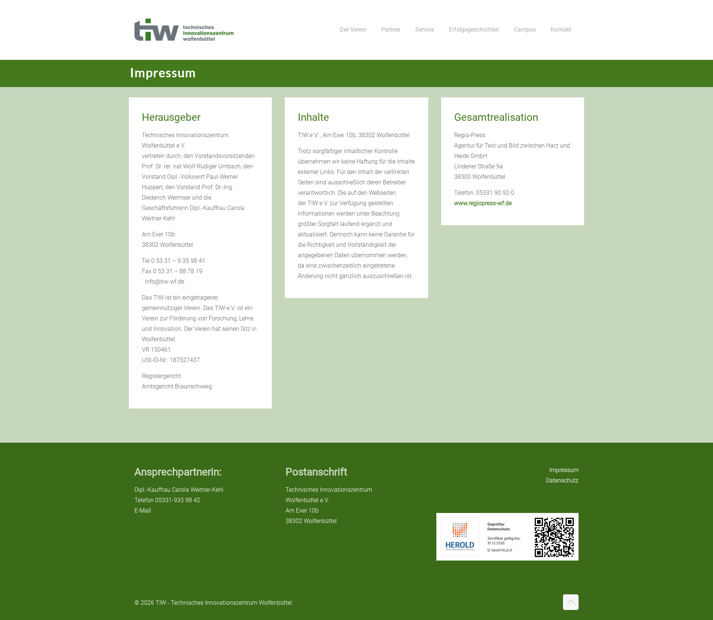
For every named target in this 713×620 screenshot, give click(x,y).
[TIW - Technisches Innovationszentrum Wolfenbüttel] (184, 29)
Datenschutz (562, 480)
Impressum (564, 470)
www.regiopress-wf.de (483, 203)
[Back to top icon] (571, 602)
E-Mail (142, 510)
